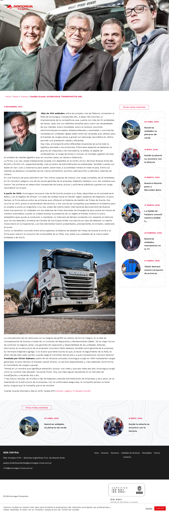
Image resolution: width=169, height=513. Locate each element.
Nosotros (76, 6)
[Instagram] (157, 6)
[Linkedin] (163, 6)
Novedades (114, 6)
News (15, 96)
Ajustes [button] (148, 508)
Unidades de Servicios (95, 6)
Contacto (139, 6)
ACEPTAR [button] (160, 508)
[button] (134, 107)
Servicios (63, 6)
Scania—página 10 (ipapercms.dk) (73, 391)
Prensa (127, 6)
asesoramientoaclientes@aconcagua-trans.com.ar (27, 463)
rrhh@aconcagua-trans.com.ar (18, 468)
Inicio (52, 6)
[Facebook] (151, 6)
